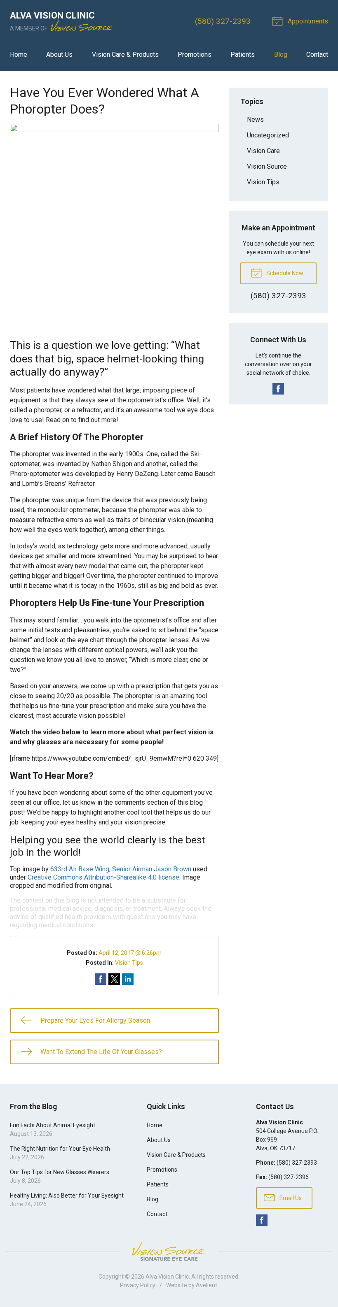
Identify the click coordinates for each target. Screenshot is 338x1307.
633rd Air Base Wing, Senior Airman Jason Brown (120, 869)
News (255, 119)
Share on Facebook (100, 979)
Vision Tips (129, 962)
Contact (317, 54)
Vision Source (267, 166)
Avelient (206, 1285)
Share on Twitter (114, 979)
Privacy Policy (137, 1285)
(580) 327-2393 (223, 21)
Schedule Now (284, 273)
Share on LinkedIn (128, 979)
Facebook (278, 389)
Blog (280, 54)
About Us (59, 54)
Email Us (290, 1198)
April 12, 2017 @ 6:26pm (130, 952)
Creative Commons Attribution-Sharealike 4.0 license (103, 877)
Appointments (307, 21)
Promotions (194, 54)
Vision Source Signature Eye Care (169, 1251)
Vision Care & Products (125, 54)
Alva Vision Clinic (167, 1276)
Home (18, 54)
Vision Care (263, 151)
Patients (242, 54)
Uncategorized (268, 135)
